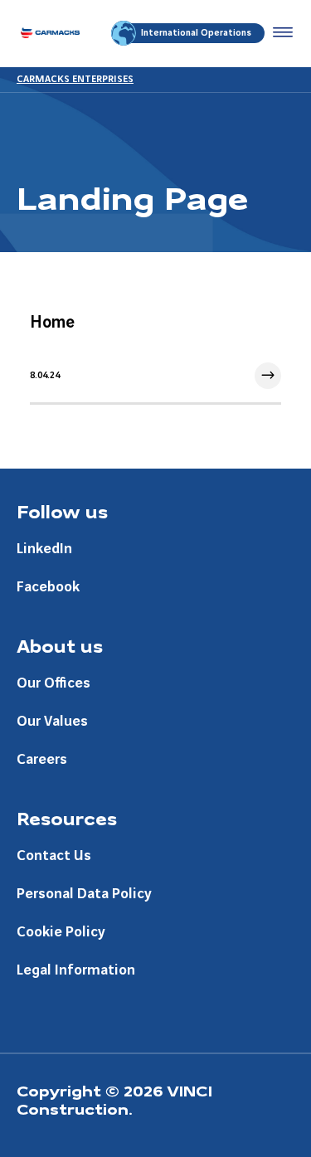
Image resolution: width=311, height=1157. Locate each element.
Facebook (48, 587)
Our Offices (53, 683)
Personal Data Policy (84, 894)
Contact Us (54, 855)
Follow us (62, 511)
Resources (67, 818)
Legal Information (76, 970)
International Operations (196, 33)
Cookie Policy (61, 932)
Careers (42, 759)
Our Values (52, 721)
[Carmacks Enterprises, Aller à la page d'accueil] (50, 33)
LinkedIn (44, 549)
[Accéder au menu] (279, 33)
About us (60, 645)
